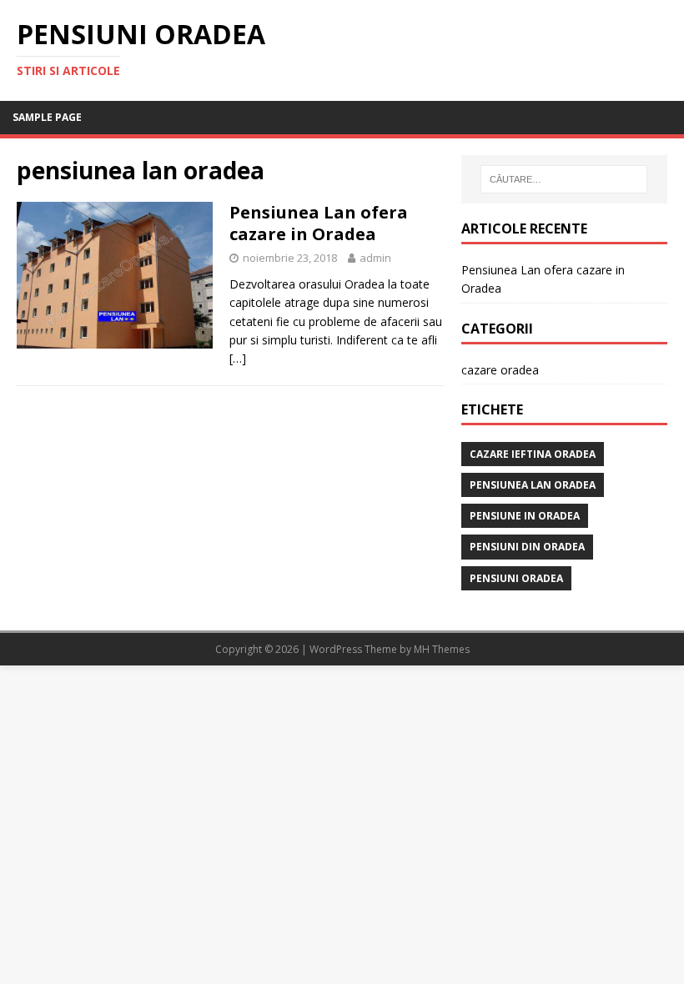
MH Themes (442, 649)
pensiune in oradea (525, 516)
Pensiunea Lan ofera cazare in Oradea (318, 223)
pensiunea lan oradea (533, 485)
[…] (237, 358)
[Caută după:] (563, 179)
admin (375, 257)
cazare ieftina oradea (533, 454)
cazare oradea (500, 370)
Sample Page (47, 117)
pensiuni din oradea (527, 547)
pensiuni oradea (516, 578)
